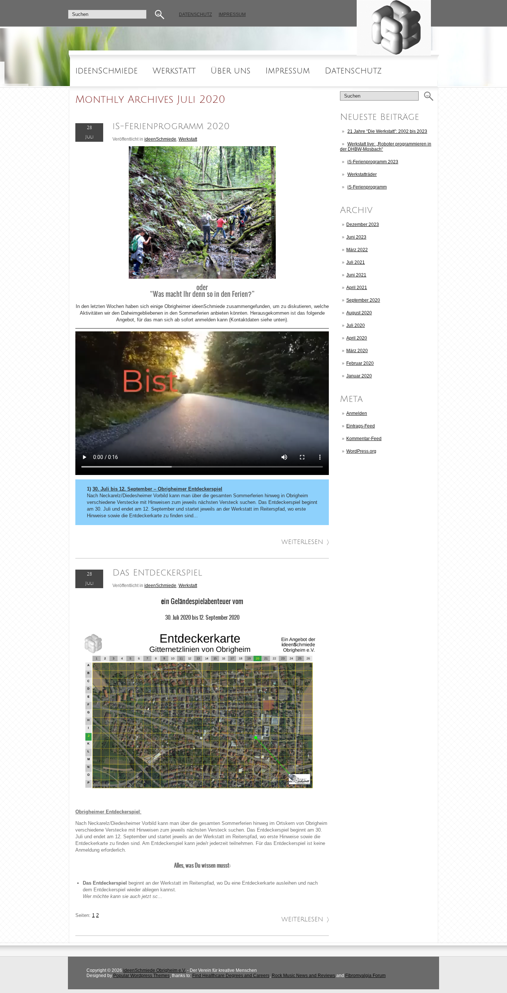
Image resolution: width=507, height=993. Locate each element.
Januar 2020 (359, 375)
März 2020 (357, 350)
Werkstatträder (362, 174)
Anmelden (356, 413)
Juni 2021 (356, 275)
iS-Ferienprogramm (367, 187)
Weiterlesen (302, 541)
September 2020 (363, 300)
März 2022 (357, 249)
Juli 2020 (355, 325)
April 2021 (356, 287)
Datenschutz (195, 14)
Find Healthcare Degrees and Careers (230, 975)
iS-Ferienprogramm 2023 (372, 161)
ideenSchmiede (106, 70)
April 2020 (356, 338)
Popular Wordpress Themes (141, 975)
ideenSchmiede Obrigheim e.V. (154, 970)
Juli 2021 (355, 262)
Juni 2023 (356, 237)
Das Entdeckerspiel (157, 573)
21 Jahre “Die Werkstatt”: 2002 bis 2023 (387, 131)
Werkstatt (174, 70)
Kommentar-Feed (364, 438)
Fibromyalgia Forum (365, 975)
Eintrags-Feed (360, 426)
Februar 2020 (360, 363)
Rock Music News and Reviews (303, 975)
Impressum (232, 14)
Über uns (230, 70)
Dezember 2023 (362, 224)
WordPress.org (361, 451)
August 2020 (359, 312)
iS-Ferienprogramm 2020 (171, 126)
